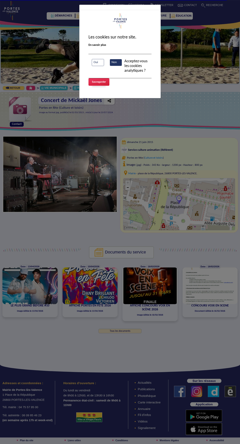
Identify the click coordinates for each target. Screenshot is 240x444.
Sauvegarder (99, 82)
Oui (96, 62)
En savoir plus (97, 45)
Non (114, 62)
